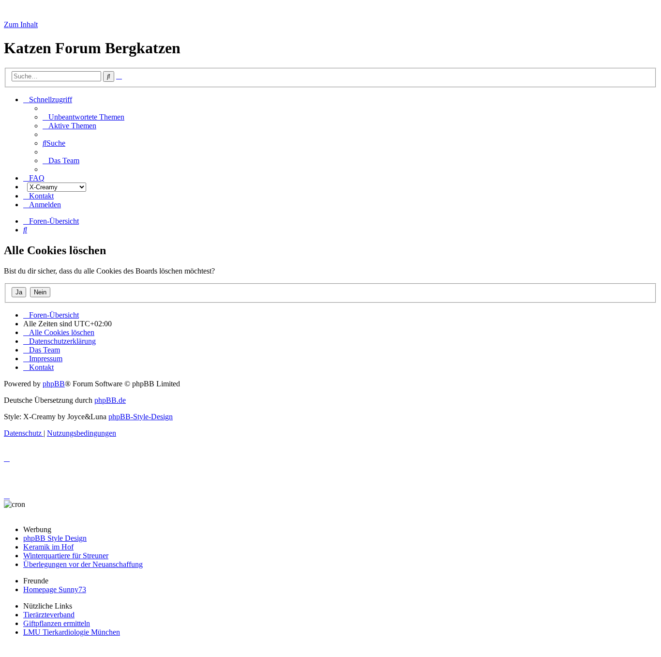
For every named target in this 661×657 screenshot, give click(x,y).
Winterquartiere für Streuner (65, 555)
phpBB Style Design (55, 538)
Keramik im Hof (48, 547)
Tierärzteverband (49, 615)
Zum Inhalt (21, 24)
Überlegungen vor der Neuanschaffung (83, 564)
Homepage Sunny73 (54, 589)
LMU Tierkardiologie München (71, 632)
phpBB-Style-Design (140, 417)
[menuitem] (83, 117)
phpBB (54, 384)
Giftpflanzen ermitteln (56, 623)
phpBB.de (110, 400)
